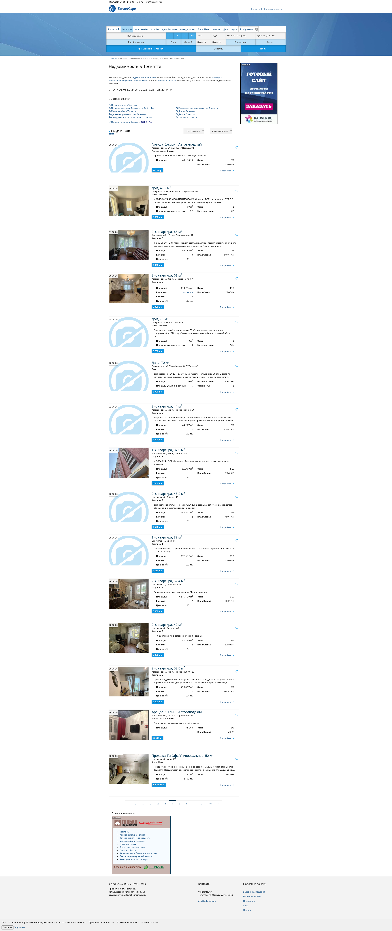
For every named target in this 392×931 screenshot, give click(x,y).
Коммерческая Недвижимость (135, 838)
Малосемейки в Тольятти (123, 111)
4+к (152, 108)
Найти (263, 48)
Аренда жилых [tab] (187, 29)
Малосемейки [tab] (141, 29)
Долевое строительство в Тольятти (128, 114)
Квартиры (124, 832)
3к (148, 108)
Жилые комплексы (273, 9)
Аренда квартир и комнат (132, 835)
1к (142, 108)
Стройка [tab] (155, 29)
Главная (113, 58)
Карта (234, 29)
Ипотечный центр (128, 850)
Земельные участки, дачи (132, 847)
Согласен (7, 927)
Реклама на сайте (252, 896)
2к (145, 108)
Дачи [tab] (225, 29)
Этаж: (173, 42)
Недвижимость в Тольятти (124, 105)
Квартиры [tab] (127, 29)
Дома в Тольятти (186, 111)
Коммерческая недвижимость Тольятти (198, 108)
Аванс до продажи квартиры (134, 859)
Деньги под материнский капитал (136, 856)
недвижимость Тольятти (144, 77)
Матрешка (188, 292)
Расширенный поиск (151, 48)
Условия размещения (254, 892)
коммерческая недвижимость (133, 80)
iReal (245, 905)
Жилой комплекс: (136, 42)
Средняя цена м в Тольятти (131, 122)
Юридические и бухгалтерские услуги (138, 853)
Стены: (270, 42)
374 (210, 803)
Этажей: (188, 42)
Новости (247, 910)
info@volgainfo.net (207, 901)
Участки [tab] (217, 29)
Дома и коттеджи (128, 844)
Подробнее (225, 170)
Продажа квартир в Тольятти (125, 108)
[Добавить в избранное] (237, 147)
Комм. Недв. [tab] (204, 29)
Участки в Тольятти (188, 117)
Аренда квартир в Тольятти (124, 117)
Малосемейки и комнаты (132, 841)
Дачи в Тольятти (186, 114)
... (143, 803)
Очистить (218, 48)
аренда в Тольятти (167, 80)
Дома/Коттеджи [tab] (169, 29)
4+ (192, 35)
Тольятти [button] (255, 9)
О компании (249, 901)
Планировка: (240, 42)
